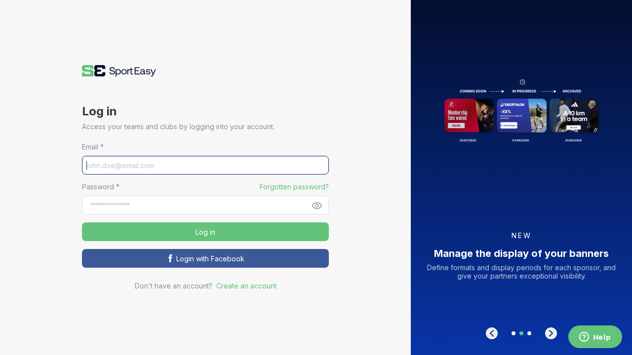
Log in (205, 232)
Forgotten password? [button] (294, 186)
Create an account (246, 286)
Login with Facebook (210, 258)
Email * (93, 146)
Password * (100, 186)
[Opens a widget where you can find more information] (595, 337)
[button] (119, 70)
